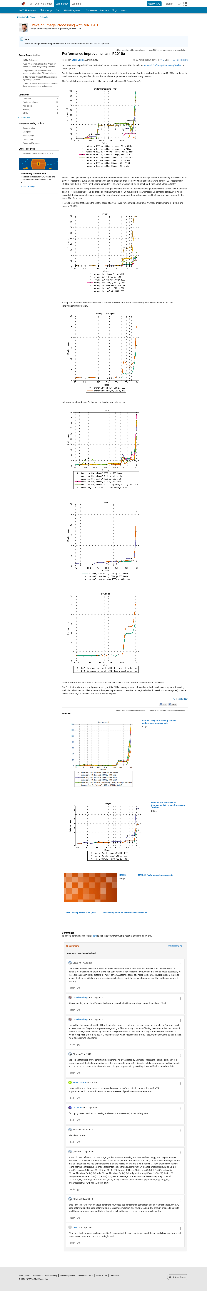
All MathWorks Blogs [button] (26, 17)
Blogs (114, 10)
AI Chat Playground (73, 10)
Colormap (40, 99)
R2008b (122, 875)
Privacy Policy (51, 1275)
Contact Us (114, 1275)
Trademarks (37, 1275)
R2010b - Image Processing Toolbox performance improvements (159, 722)
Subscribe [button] (44, 17)
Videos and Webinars (31, 143)
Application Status (85, 1275)
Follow (184, 699)
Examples (27, 132)
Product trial (28, 139)
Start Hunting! (29, 186)
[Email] (172, 704)
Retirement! (33, 60)
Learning (76, 3)
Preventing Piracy (67, 1275)
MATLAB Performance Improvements (155, 875)
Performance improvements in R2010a (93, 54)
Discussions (91, 10)
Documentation (29, 128)
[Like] (174, 699)
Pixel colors (40, 106)
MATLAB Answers (27, 10)
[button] (179, 3)
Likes (165, 60)
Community (61, 3)
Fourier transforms (40, 102)
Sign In (170, 4)
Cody (58, 10)
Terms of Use (101, 1275)
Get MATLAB (154, 4)
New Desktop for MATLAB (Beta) (81, 913)
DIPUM (40, 113)
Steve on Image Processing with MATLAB (64, 25)
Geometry (40, 110)
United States (179, 1277)
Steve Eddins (78, 60)
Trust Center (24, 1275)
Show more (25, 117)
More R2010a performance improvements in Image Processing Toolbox (168, 805)
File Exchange (46, 10)
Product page (28, 136)
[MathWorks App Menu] (185, 4)
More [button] (123, 10)
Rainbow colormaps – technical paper (38, 153)
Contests (104, 10)
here (95, 936)
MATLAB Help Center (41, 3)
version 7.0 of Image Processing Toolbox (163, 65)
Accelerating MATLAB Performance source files (125, 913)
